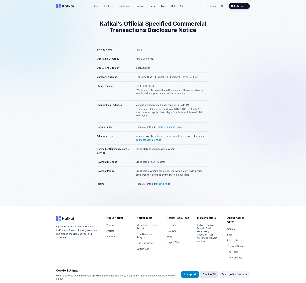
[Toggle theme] (205, 6)
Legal (230, 234)
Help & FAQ (177, 6)
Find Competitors (146, 243)
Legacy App (143, 248)
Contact (231, 229)
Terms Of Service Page (169, 127)
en (221, 6)
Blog (163, 6)
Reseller (110, 236)
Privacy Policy (234, 240)
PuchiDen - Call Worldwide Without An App (207, 237)
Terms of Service (236, 246)
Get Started (237, 6)
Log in (213, 6)
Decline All (209, 274)
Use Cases (124, 6)
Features (108, 6)
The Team (232, 251)
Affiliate (110, 230)
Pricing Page (163, 183)
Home (96, 6)
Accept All (190, 274)
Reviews (139, 6)
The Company (234, 257)
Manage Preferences (234, 274)
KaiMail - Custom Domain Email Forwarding (206, 228)
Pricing (152, 6)
